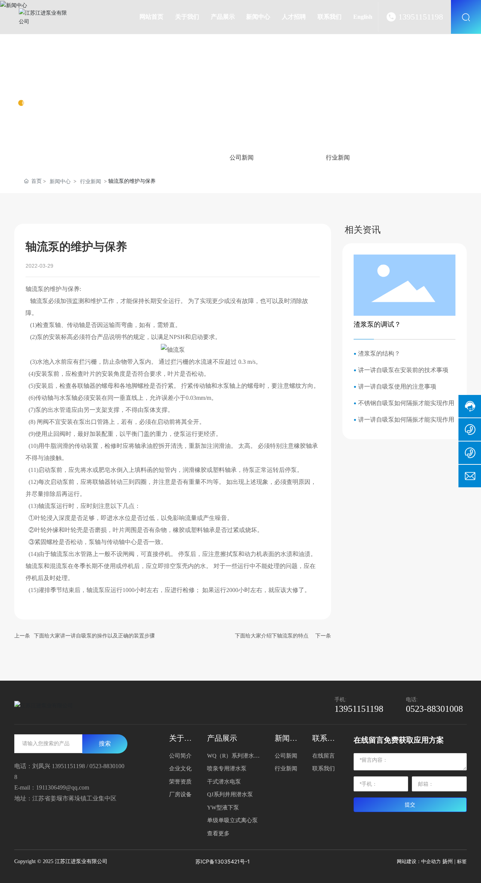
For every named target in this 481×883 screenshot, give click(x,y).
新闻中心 (46, 83)
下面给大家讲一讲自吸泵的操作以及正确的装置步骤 (94, 636)
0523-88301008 (434, 709)
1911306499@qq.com (62, 787)
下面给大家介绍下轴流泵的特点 (272, 636)
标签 (462, 861)
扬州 (447, 861)
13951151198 (420, 16)
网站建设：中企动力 (419, 861)
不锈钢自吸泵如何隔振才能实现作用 (406, 403)
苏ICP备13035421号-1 (222, 861)
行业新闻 (338, 157)
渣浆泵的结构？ (379, 353)
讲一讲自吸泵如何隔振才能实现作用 (406, 419)
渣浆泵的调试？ (377, 324)
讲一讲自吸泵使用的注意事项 (397, 386)
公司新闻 (242, 157)
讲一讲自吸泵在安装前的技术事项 (403, 370)
